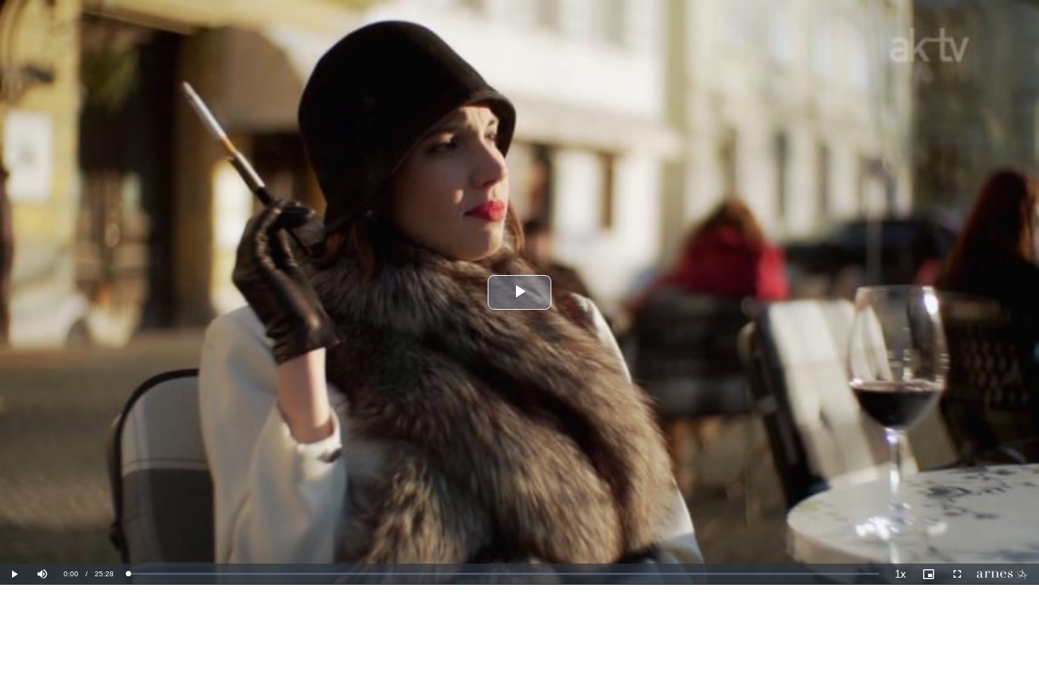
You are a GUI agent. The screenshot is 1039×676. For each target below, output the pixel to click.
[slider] (503, 574)
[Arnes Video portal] (1005, 574)
